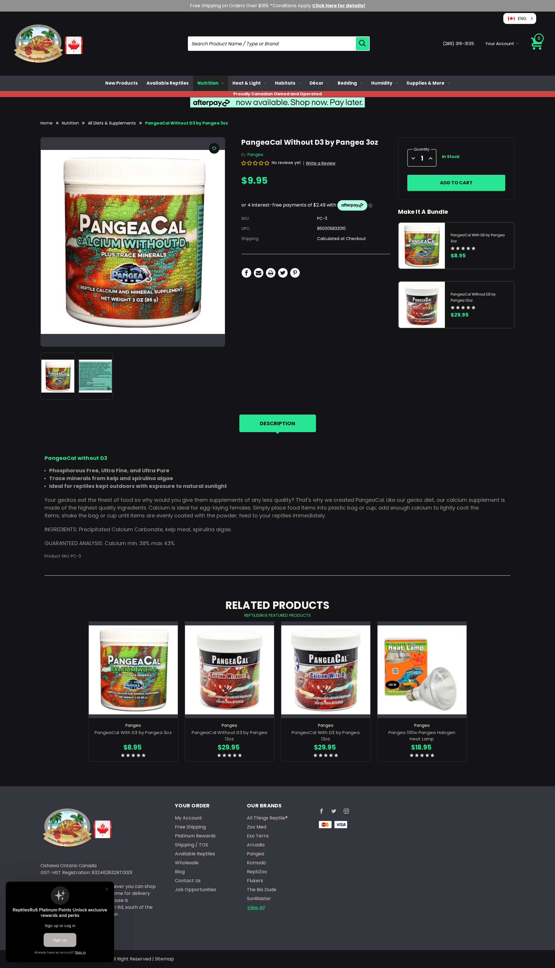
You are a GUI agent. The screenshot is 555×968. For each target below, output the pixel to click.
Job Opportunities (195, 889)
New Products (121, 83)
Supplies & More (425, 83)
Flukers (255, 880)
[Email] (259, 273)
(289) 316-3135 (458, 43)
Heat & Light (246, 83)
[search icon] (362, 43)
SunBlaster (259, 898)
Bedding (347, 83)
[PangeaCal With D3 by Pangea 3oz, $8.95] (133, 670)
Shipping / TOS (191, 844)
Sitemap (164, 959)
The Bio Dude (261, 889)
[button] (520, 18)
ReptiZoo (257, 871)
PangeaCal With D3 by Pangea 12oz (326, 735)
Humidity (381, 83)
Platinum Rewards (195, 836)
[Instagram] (346, 811)
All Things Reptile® (267, 818)
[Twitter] (283, 273)
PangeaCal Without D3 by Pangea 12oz (229, 735)
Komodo (256, 862)
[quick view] (133, 679)
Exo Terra (258, 836)
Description (277, 423)
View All (255, 907)
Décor (316, 83)
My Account (188, 818)
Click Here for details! (338, 5)
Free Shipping (190, 827)
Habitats (285, 83)
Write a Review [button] (320, 163)
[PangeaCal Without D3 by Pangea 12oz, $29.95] (229, 670)
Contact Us (188, 880)
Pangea (255, 853)
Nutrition (207, 83)
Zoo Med (256, 827)
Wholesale (187, 862)
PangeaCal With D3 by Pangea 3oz (133, 732)
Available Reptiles (168, 83)
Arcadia (255, 844)
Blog (180, 871)
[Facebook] (246, 273)
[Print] (271, 273)
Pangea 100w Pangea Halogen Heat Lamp (422, 735)
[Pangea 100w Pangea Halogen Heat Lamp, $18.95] (422, 670)
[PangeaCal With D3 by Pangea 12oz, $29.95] (325, 670)
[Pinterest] (295, 273)
